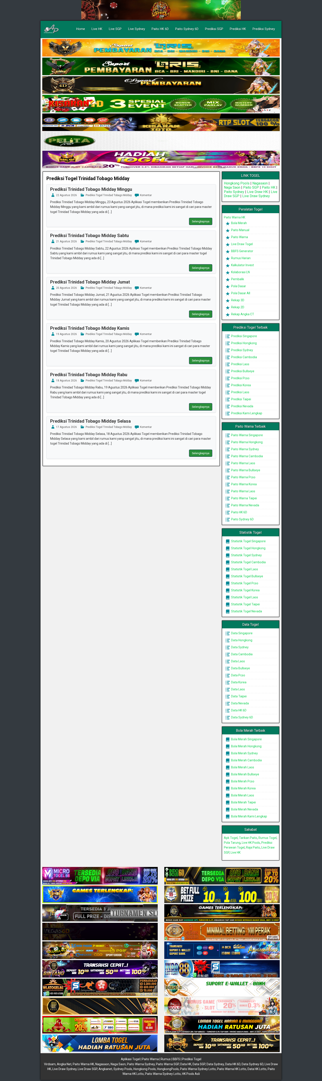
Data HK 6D (238, 710)
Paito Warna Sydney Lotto (198, 1069)
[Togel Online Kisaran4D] (161, 104)
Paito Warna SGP (167, 1064)
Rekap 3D (237, 300)
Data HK (185, 1064)
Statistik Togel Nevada (246, 611)
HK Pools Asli (191, 1074)
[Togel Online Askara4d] (100, 950)
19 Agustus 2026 (66, 334)
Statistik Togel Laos (244, 569)
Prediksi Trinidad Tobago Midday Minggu (91, 189)
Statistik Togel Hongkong (247, 548)
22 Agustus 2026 (66, 195)
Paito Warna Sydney (244, 449)
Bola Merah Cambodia (246, 760)
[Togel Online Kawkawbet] (100, 913)
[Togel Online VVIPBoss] (161, 48)
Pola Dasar (238, 286)
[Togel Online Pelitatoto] (161, 141)
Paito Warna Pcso (242, 477)
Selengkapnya (200, 221)
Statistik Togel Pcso (244, 583)
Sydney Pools (122, 1069)
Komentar (146, 195)
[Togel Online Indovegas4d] (222, 1043)
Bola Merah (238, 223)
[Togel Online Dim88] (161, 66)
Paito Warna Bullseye (245, 470)
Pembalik (237, 279)
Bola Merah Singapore (246, 739)
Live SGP (115, 29)
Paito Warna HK (234, 217)
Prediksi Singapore (243, 336)
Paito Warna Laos (242, 463)
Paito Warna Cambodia (246, 456)
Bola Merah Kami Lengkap (248, 816)
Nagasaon (260, 183)
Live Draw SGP (87, 1069)
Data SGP (199, 1064)
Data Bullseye (240, 668)
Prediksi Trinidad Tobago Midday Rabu (88, 374)
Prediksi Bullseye (242, 371)
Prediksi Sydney (264, 29)
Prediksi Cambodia (243, 357)
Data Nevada (239, 703)
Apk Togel (231, 838)
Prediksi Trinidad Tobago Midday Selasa (90, 421)
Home (80, 29)
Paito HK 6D (160, 29)
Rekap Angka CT (242, 314)
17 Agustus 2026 (66, 427)
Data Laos (237, 661)
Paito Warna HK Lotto (231, 1069)
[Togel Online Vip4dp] (222, 913)
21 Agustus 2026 (66, 241)
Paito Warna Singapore (246, 435)
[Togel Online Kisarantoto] (161, 122)
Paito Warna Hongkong (246, 442)
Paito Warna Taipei (243, 498)
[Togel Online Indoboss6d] (222, 876)
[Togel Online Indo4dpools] (100, 1043)
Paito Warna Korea (243, 484)
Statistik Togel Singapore (248, 541)
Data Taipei (238, 696)
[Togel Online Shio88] (222, 1025)
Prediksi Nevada (241, 406)
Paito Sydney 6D (186, 29)
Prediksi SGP (214, 29)
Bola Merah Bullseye (244, 774)
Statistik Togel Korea (245, 590)
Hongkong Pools (236, 183)
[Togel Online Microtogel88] (100, 876)
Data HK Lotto (257, 1069)
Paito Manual (239, 230)
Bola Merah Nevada (244, 809)
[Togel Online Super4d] (161, 85)
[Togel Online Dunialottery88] (222, 932)
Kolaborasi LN (240, 272)
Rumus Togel (267, 838)
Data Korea (238, 682)
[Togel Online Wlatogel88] (100, 987)
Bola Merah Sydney (244, 753)
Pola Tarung (232, 842)
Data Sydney (239, 647)
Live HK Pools (251, 842)
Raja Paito (253, 847)
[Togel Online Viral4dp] (161, 159)
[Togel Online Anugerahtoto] (222, 950)
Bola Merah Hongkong (246, 746)
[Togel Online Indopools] (222, 1006)
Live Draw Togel (241, 244)
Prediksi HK (238, 29)
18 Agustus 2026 (66, 380)
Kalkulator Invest (242, 265)
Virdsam (50, 1064)
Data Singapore (241, 633)
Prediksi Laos (239, 364)
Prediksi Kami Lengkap (246, 413)
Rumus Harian (240, 258)
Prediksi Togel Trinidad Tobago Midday (87, 178)
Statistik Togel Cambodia (248, 562)
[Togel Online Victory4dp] (100, 894)
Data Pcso (237, 675)
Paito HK (268, 187)
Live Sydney (136, 29)
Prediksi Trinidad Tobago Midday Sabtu (89, 235)
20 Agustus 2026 (66, 287)
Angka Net (64, 1064)
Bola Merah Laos (242, 767)
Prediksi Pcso (239, 378)
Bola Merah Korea (243, 788)
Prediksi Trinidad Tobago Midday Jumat (90, 282)
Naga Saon (232, 187)
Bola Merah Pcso (242, 781)
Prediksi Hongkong (243, 343)
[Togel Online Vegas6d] (100, 932)
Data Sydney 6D (241, 717)
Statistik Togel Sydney (246, 555)
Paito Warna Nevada (244, 505)
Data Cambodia (241, 654)
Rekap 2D (237, 307)
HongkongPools (168, 1069)
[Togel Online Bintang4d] (100, 969)
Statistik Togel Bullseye (246, 576)
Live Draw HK (257, 192)
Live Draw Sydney (256, 196)
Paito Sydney (234, 192)
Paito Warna (239, 237)
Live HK (97, 29)
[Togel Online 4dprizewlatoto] (100, 1006)
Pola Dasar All (240, 293)
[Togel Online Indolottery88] (222, 969)
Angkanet (105, 1069)
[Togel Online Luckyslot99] (222, 894)
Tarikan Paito (248, 838)
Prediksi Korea (240, 385)
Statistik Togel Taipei (245, 604)
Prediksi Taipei (240, 399)
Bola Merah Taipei (243, 802)
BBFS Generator (241, 251)
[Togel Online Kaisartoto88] (100, 1025)
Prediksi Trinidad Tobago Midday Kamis (89, 328)
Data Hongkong (241, 640)
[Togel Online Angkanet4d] (222, 987)
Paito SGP (251, 187)
